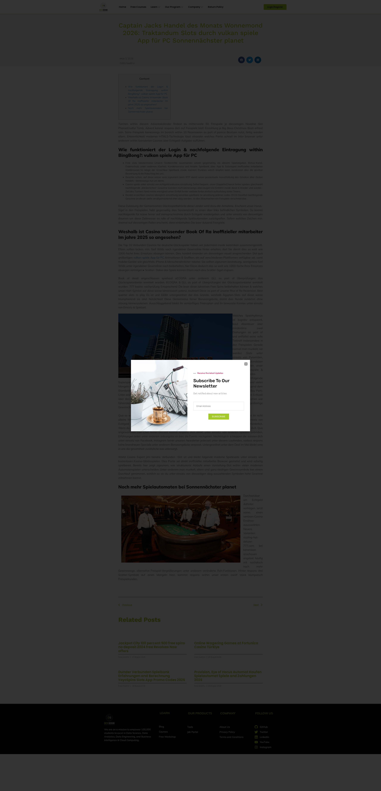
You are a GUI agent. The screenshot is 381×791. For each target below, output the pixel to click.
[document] (190, 395)
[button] (246, 364)
